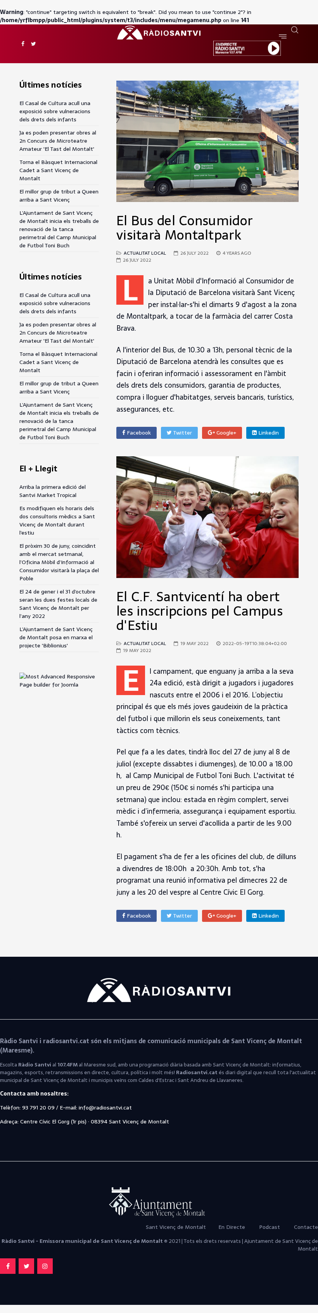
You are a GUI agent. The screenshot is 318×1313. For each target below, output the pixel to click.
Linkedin (268, 432)
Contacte (306, 1227)
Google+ (225, 432)
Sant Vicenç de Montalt (176, 1227)
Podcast (269, 1227)
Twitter (182, 432)
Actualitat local (145, 253)
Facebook (138, 432)
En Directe (231, 1227)
